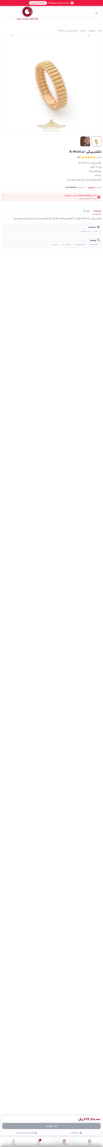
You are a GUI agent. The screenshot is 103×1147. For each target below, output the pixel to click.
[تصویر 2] (85, 141)
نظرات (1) (86, 211)
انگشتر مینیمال (66, 244)
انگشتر (82, 30)
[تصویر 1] (96, 141)
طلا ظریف (54, 244)
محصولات (91, 30)
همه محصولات (85, 231)
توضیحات (97, 211)
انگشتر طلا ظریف (80, 244)
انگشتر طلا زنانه (93, 244)
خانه (99, 30)
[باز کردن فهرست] (96, 13)
